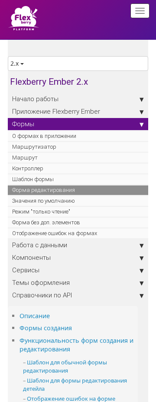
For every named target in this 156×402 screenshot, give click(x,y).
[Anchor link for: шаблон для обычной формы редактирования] (71, 370)
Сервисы (25, 270)
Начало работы (35, 99)
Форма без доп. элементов (46, 222)
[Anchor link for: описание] (53, 315)
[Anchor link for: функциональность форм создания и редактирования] (73, 348)
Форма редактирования (43, 190)
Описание (35, 316)
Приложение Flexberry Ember (56, 111)
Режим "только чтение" (41, 211)
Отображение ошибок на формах (54, 233)
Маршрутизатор (34, 146)
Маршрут (25, 157)
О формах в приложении (44, 136)
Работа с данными (39, 245)
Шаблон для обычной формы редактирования (65, 366)
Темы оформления (41, 282)
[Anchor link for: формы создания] (75, 327)
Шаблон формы (33, 179)
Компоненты (31, 257)
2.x (15, 63)
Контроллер (27, 168)
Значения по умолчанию (43, 200)
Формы (23, 124)
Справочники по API (42, 295)
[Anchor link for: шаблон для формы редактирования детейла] (47, 388)
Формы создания (46, 328)
